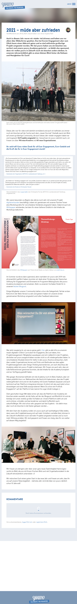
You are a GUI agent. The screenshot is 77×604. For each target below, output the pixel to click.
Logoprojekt (24, 192)
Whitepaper (10, 207)
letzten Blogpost (19, 286)
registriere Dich (41, 522)
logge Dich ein (27, 522)
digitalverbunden (12, 202)
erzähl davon (60, 270)
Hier (43, 350)
